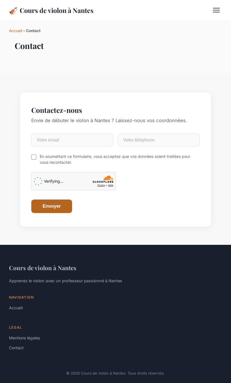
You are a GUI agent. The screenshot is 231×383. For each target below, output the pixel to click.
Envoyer (52, 206)
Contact (16, 347)
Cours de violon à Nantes (51, 10)
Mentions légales (24, 337)
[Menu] (216, 10)
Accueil (15, 30)
